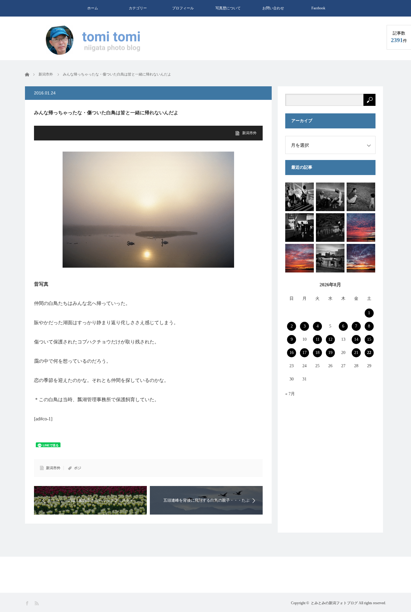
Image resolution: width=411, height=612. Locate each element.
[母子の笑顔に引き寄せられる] (361, 197)
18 (317, 352)
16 (291, 352)
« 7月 (290, 394)
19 (330, 352)
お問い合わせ (273, 8)
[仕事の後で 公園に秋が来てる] (330, 227)
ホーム (92, 8)
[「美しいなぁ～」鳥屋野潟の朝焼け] (299, 258)
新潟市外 (249, 133)
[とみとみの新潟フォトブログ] (95, 40)
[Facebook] (27, 603)
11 (318, 339)
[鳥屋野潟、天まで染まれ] (361, 227)
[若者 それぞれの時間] (299, 197)
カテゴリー (138, 8)
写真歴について (228, 8)
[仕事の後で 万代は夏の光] (299, 227)
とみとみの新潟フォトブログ (334, 603)
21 (356, 352)
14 (356, 339)
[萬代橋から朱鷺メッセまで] (330, 258)
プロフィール (183, 8)
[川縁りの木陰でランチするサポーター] (330, 197)
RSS (37, 603)
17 (304, 352)
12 (330, 339)
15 (369, 339)
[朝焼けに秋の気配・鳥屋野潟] (361, 258)
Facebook (318, 8)
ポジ (77, 468)
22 (369, 352)
